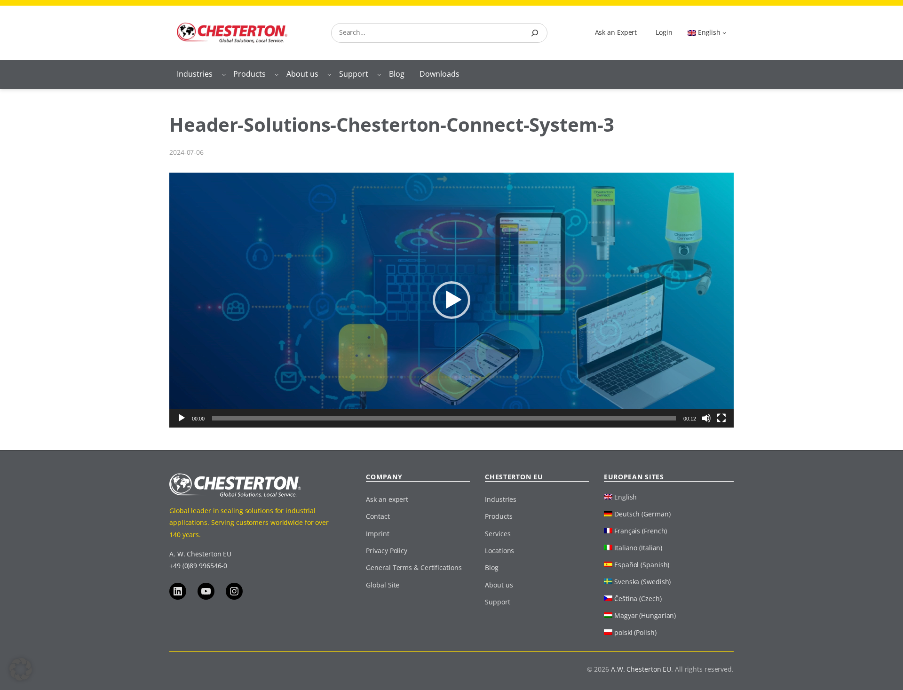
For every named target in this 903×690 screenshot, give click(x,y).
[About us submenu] (329, 74)
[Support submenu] (379, 74)
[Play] (181, 418)
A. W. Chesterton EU (200, 553)
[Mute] (706, 418)
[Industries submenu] (224, 74)
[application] (451, 300)
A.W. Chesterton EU (641, 669)
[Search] (535, 33)
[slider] (444, 418)
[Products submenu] (276, 74)
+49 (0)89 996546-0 (198, 565)
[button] (451, 300)
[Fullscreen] (721, 418)
